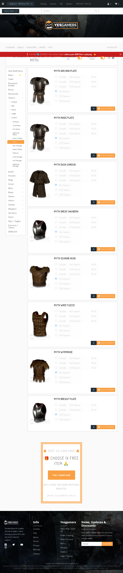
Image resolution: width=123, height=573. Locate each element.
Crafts (10, 79)
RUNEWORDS (32, 47)
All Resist (16, 122)
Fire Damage (17, 160)
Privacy (36, 545)
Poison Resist (17, 138)
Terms (36, 541)
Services (53, 4)
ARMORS (42, 47)
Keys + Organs (14, 221)
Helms (11, 200)
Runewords (13, 93)
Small (13, 109)
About (35, 537)
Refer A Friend (66, 539)
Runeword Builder (12, 84)
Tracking (43, 4)
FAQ (61, 4)
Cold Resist (16, 125)
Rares (10, 75)
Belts (10, 188)
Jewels (11, 171)
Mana (15, 142)
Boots (10, 192)
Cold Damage (17, 157)
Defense (15, 153)
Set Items (12, 213)
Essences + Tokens (13, 226)
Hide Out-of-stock (92, 58)
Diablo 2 (15, 531)
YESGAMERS (10, 47)
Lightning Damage (16, 165)
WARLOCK (12, 231)
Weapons (12, 208)
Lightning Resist (16, 134)
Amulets (12, 175)
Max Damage (17, 146)
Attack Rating (17, 149)
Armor (11, 184)
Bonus (63, 543)
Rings (10, 180)
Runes (11, 89)
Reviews (69, 4)
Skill (12, 106)
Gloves (11, 196)
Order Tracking (66, 535)
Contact (36, 529)
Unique (14, 102)
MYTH (50, 47)
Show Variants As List (68, 58)
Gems (11, 217)
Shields (11, 204)
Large (13, 113)
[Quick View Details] (94, 109)
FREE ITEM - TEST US (83, 4)
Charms (11, 97)
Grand (14, 117)
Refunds (36, 549)
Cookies (36, 553)
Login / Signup (66, 556)
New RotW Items (15, 71)
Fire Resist (16, 129)
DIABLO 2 (20, 47)
